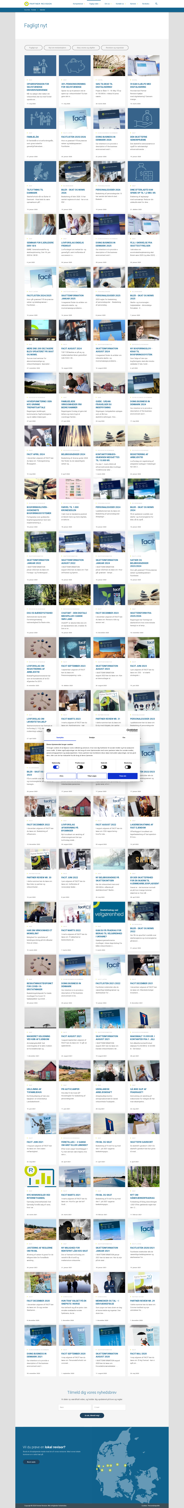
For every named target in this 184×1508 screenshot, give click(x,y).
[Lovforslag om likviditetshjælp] (40, 700)
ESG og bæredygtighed (40, 613)
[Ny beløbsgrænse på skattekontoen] (109, 859)
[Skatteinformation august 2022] (75, 541)
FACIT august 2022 (106, 824)
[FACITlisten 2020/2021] (144, 1229)
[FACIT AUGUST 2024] (75, 330)
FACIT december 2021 (141, 983)
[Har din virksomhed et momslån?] (40, 912)
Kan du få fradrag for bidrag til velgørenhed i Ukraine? (109, 933)
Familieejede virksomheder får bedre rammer (71, 404)
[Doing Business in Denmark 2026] (109, 118)
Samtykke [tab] (60, 737)
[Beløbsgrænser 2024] (75, 436)
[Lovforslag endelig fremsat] (75, 224)
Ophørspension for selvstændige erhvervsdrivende (38, 87)
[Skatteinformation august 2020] (109, 1335)
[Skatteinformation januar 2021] (109, 1229)
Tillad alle (122, 776)
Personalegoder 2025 (108, 295)
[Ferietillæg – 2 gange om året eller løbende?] (75, 1123)
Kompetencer (78, 4)
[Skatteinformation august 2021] (109, 1017)
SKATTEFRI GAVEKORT (141, 1142)
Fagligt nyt (33, 48)
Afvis (61, 776)
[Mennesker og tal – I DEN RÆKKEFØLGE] (109, 1282)
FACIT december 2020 (38, 1300)
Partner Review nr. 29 (142, 1300)
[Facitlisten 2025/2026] (75, 118)
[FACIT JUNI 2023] (144, 647)
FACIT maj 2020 (138, 1353)
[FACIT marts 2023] (75, 700)
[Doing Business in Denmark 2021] (40, 1335)
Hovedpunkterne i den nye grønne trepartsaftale (39, 404)
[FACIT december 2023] (109, 594)
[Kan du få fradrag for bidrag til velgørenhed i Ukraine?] (109, 912)
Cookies (144, 1506)
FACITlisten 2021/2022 (108, 983)
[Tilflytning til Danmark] (40, 171)
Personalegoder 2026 (108, 189)
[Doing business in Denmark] (75, 965)
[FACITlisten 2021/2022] (109, 965)
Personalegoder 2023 (142, 718)
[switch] (80, 767)
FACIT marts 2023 (71, 718)
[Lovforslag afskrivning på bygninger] (75, 806)
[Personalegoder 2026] (109, 171)
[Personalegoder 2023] (144, 700)
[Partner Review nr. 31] (109, 700)
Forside (33, 10)
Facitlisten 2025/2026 (73, 137)
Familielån (33, 137)
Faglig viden (93, 4)
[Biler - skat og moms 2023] (40, 753)
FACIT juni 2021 (35, 1142)
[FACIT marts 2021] (75, 1176)
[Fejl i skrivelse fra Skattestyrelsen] (144, 224)
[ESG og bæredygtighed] (40, 594)
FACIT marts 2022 (71, 930)
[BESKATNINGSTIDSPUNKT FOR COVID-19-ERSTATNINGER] (40, 965)
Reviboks (145, 4)
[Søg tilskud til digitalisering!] (109, 65)
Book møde (31, 1462)
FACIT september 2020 (73, 1353)
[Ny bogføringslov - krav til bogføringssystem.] (144, 330)
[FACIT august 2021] (75, 1017)
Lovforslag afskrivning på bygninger (69, 827)
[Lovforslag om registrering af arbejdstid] (40, 647)
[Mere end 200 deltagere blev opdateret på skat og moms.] (40, 330)
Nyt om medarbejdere (57, 48)
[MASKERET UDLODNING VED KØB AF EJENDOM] (40, 1017)
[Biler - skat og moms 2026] (75, 171)
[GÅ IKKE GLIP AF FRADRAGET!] (144, 1070)
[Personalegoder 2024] (109, 488)
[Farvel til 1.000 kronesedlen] (75, 488)
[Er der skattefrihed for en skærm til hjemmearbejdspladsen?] (144, 859)
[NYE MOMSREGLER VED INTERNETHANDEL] (40, 1176)
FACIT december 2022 (38, 824)
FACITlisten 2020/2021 (142, 1248)
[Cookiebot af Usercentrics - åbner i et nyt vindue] (128, 730)
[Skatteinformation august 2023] (109, 647)
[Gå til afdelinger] (130, 1465)
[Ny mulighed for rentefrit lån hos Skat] (75, 1229)
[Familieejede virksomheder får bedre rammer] (75, 383)
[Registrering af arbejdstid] (144, 436)
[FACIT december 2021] (144, 965)
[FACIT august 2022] (109, 806)
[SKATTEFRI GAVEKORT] (144, 1123)
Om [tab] (124, 737)
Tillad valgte (92, 776)
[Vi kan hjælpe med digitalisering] (144, 65)
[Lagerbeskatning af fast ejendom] (144, 806)
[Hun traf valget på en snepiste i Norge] (75, 1282)
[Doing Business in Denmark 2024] (144, 383)
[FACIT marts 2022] (75, 912)
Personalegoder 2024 (108, 507)
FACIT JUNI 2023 (138, 666)
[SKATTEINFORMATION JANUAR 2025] (75, 277)
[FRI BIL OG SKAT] (109, 1123)
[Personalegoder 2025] (109, 277)
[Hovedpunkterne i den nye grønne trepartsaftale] (40, 383)
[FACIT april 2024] (40, 436)
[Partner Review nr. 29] (144, 1282)
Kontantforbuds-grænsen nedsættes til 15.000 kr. (107, 457)
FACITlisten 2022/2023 (142, 771)
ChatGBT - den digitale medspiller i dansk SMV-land (74, 616)
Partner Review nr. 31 (108, 718)
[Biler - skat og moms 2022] (144, 911)
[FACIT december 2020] (40, 1282)
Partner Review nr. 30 (39, 877)
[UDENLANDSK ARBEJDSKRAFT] (109, 1070)
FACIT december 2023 (107, 613)
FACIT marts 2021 (71, 1195)
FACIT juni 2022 (69, 877)
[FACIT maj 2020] (144, 1335)
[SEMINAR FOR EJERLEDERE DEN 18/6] (40, 224)
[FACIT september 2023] (75, 647)
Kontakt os (120, 4)
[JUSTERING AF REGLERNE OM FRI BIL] (40, 1229)
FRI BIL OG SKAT (104, 1142)
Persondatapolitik (154, 1506)
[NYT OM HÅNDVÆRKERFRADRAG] (144, 1176)
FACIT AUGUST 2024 (71, 348)
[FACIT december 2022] (40, 806)
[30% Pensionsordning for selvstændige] (75, 65)
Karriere (133, 4)
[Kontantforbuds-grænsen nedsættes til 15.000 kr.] (109, 436)
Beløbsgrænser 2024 (73, 454)
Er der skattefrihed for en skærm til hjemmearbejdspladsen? (144, 880)
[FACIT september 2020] (75, 1335)
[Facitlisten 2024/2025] (40, 277)
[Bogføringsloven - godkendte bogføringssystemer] (40, 488)
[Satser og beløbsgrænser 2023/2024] (144, 541)
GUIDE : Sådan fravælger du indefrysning (103, 404)
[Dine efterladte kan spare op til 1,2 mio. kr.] (144, 171)
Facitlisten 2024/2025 (39, 295)
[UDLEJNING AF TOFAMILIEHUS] (40, 1070)
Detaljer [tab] (92, 737)
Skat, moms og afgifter (86, 48)
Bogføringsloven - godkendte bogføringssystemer (39, 510)
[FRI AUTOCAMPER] (75, 1070)
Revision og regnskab (115, 48)
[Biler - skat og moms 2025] (144, 277)
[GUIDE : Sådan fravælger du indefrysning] (109, 383)
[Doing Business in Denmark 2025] (109, 224)
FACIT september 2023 (73, 666)
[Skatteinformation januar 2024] (109, 541)
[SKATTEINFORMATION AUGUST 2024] (109, 330)
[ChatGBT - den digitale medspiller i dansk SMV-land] (75, 594)
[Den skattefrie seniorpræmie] (144, 118)
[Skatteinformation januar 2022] (40, 541)
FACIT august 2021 (71, 1036)
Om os (107, 4)
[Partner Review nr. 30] (40, 859)
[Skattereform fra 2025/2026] (144, 594)
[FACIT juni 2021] (40, 1123)
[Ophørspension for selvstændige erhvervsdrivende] (40, 65)
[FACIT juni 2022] (75, 859)
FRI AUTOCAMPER (70, 1089)
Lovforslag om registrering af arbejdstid (36, 669)
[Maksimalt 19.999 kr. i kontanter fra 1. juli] (144, 1017)
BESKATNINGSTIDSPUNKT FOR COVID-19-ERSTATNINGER (40, 986)
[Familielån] (40, 118)
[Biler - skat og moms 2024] (144, 488)
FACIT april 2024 (36, 454)
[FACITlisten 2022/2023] (144, 753)
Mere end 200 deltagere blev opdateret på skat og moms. (40, 351)
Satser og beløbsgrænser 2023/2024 (139, 563)
